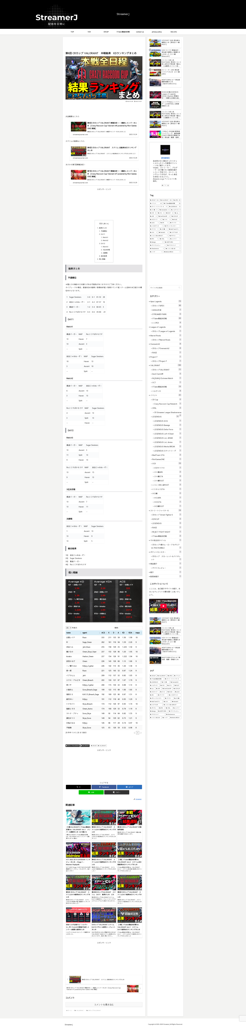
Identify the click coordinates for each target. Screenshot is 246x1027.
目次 (101, 223)
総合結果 (104, 256)
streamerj (165, 157)
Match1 (105, 237)
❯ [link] (141, 733)
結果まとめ (103, 228)
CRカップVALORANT (73, 745)
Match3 (105, 247)
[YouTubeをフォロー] (168, 185)
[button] (80, 632)
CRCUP (94, 745)
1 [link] (137, 733)
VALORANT (85, 745)
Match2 (105, 240)
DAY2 (103, 243)
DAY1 (103, 234)
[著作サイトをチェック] (162, 185)
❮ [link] (134, 733)
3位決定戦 (106, 250)
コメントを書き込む (104, 1004)
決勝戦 (105, 253)
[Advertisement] (104, 44)
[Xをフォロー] (165, 185)
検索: (116, 628)
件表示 (74, 628)
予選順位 (104, 231)
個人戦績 (102, 259)
